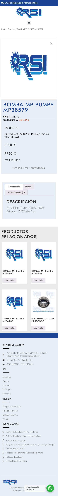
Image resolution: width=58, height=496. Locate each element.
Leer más (9, 280)
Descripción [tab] (14, 186)
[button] (29, 23)
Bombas (11, 29)
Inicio (3, 29)
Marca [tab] (28, 186)
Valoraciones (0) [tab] (16, 192)
